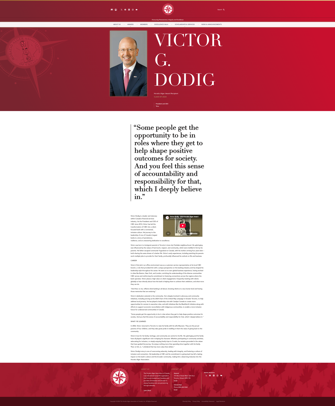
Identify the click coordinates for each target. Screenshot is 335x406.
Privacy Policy (196, 401)
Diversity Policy (187, 401)
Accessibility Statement (208, 401)
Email (175, 381)
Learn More (147, 390)
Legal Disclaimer (220, 401)
